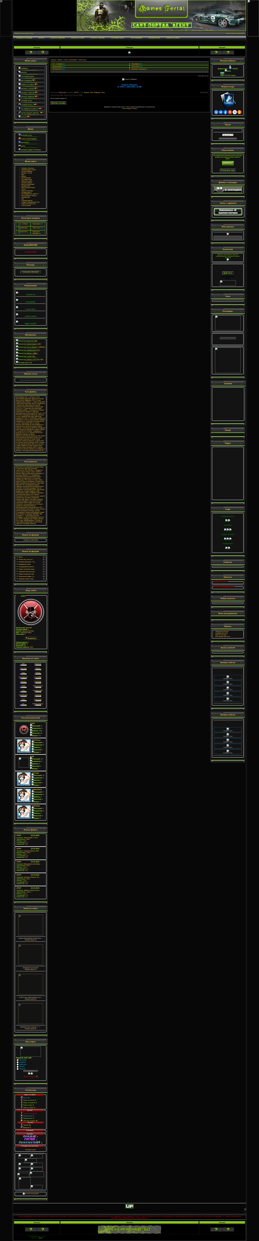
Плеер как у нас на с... (26, 559)
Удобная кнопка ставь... (27, 579)
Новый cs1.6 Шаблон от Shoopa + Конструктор (30, 449)
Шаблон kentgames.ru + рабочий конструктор (30, 420)
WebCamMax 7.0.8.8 (27, 837)
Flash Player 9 (39, 380)
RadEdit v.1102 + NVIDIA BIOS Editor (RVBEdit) (28, 492)
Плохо (22, 1067)
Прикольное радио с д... (27, 576)
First (23, 690)
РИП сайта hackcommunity (30, 402)
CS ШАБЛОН (40, 403)
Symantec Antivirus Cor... (28, 877)
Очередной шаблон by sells (31, 415)
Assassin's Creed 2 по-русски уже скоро (29, 496)
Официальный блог (222, 631)
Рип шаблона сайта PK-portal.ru (28, 406)
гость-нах (23, 668)
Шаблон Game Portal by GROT (26, 447)
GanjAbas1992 (38, 690)
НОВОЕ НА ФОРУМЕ (30, 540)
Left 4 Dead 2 (34, 494)
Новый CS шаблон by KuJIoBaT (30, 430)
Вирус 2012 (33, 522)
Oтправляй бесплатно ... (27, 566)
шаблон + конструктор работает (27, 428)
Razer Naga (28, 502)
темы (103, 92)
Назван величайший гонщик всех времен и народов (30, 513)
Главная (53, 60)
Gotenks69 (37, 699)
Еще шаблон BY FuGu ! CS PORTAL (29, 417)
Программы (37, 224)
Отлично (22, 1060)
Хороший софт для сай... (27, 571)
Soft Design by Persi (28, 424)
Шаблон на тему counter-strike (31, 445)
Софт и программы (70, 60)
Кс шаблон (35, 429)
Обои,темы (36, 228)
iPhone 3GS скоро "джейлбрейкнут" (29, 519)
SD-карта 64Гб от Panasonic (31, 478)
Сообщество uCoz (221, 633)
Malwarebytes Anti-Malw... (28, 864)
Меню (21, 557)
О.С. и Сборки (23, 224)
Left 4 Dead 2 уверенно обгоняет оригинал (29, 505)
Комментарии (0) (30, 969)
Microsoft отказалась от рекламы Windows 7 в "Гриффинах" (30, 474)
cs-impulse (31, 432)
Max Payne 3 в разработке (25, 467)
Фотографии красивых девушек (27, 398)
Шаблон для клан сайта (30, 416)
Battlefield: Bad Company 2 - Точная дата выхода (29, 514)
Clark (23, 699)
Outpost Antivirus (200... (28, 851)
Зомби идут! (20, 480)
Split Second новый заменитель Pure (26, 469)
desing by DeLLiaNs (26, 437)
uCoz (40, 1238)
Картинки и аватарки (36, 232)
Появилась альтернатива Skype (30, 493)
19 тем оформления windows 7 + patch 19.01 (28, 401)
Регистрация (127, 108)
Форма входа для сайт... (27, 574)
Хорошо (22, 1062)
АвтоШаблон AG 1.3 (23, 397)
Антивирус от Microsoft (24, 517)
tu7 (23, 704)
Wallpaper (97, 92)
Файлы (60, 60)
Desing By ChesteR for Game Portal (28, 439)
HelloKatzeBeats (37, 704)
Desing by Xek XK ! (38, 450)
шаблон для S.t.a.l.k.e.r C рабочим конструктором (29, 407)
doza (23, 672)
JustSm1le (37, 695)
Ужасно (22, 1069)
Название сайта (227, 671)
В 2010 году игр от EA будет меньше (29, 522)
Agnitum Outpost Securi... (28, 890)
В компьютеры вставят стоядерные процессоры (30, 497)
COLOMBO (38, 677)
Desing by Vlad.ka (36, 426)
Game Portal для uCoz (30, 442)
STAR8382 (37, 681)
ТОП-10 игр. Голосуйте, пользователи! (28, 503)
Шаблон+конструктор (23, 436)
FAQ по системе (220, 635)
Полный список (30, 1149)
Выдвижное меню (25, 564)
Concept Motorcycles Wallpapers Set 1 (30, 399)
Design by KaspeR (25, 429)
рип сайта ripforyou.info (29, 405)
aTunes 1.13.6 (35, 397)
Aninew (37, 668)
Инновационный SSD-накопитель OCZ (29, 507)
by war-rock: (38, 437)
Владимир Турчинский (23, 489)
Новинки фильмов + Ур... (27, 562)
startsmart (37, 663)
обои (91, 92)
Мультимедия (22, 228)
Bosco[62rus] (23, 677)
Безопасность (23, 231)
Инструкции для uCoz (222, 636)
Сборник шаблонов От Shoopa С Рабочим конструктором (30, 411)
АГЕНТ (23, 596)
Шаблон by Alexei (29, 434)
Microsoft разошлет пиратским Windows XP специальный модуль (30, 483)
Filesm (33, 403)
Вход (134, 108)
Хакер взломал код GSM (24, 509)
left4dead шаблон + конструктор (27, 410)
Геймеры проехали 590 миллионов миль (30, 486)
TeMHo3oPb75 (38, 686)
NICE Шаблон (34, 419)
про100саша (23, 695)
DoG (23, 663)
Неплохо (22, 1064)
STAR (23, 686)
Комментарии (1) (30, 940)
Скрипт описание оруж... (27, 569)
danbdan (23, 681)
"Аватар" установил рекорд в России (28, 488)
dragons (86, 92)
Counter (18, 405)
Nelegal (37, 672)
